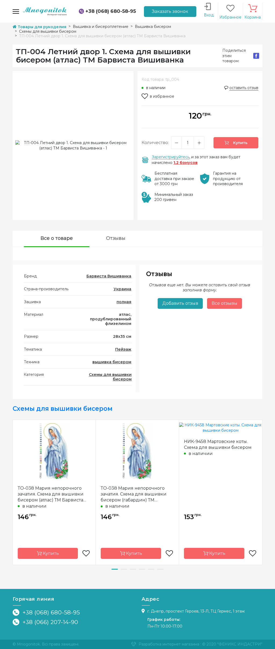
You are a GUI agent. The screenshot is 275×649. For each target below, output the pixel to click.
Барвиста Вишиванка (108, 276)
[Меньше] (176, 142)
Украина (122, 289)
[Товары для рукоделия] (45, 11)
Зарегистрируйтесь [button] (170, 157)
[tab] (56, 239)
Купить (239, 142)
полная (124, 301)
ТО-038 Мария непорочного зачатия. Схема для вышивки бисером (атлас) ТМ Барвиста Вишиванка (51, 494)
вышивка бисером (111, 362)
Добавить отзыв (180, 303)
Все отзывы (224, 303)
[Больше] (199, 142)
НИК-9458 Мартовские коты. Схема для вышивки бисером (218, 444)
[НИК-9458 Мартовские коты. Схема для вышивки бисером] (220, 427)
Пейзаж (123, 349)
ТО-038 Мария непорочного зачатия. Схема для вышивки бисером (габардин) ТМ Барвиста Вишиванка (134, 494)
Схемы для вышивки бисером (110, 377)
